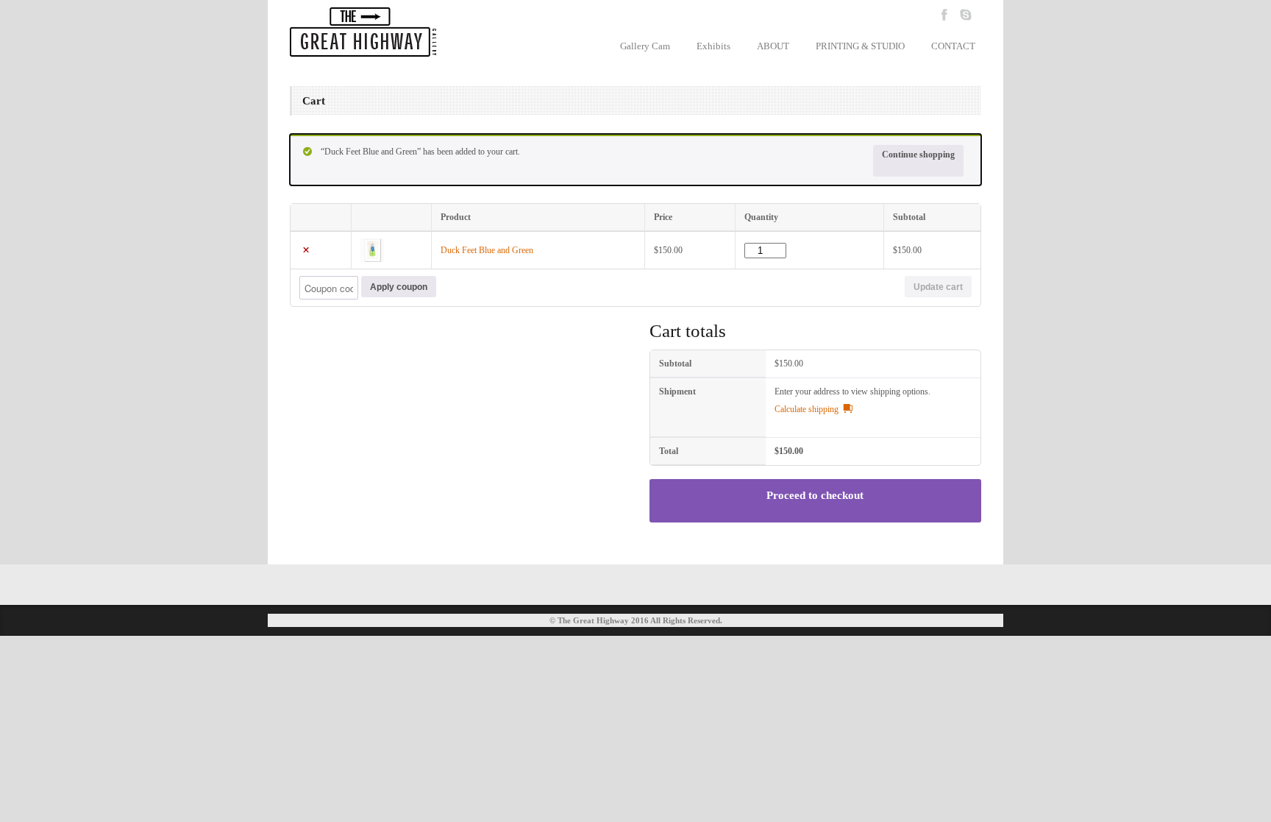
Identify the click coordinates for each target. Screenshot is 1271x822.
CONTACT (953, 46)
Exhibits (713, 46)
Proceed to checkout (815, 495)
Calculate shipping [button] (807, 409)
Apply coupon (398, 287)
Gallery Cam (645, 46)
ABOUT (773, 46)
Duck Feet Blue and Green (487, 250)
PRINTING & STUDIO (860, 46)
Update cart (938, 287)
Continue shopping (918, 154)
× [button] (306, 250)
